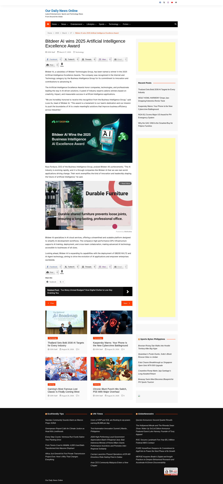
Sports (101, 24)
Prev (52, 303)
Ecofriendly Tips (56, 414)
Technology (113, 24)
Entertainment (76, 24)
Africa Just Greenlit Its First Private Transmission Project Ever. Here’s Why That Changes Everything (65, 457)
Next (125, 303)
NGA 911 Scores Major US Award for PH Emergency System (155, 116)
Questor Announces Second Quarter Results (154, 420)
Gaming (51, 384)
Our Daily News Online (61, 11)
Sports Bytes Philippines (152, 339)
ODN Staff (51, 52)
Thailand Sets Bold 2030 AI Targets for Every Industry (156, 91)
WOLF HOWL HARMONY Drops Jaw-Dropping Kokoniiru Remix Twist (153, 99)
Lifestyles (90, 24)
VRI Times (98, 414)
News (63, 24)
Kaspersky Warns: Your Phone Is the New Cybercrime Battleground (155, 107)
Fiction (125, 24)
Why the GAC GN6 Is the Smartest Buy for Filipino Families (155, 124)
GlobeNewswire (146, 414)
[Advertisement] (156, 56)
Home (54, 24)
